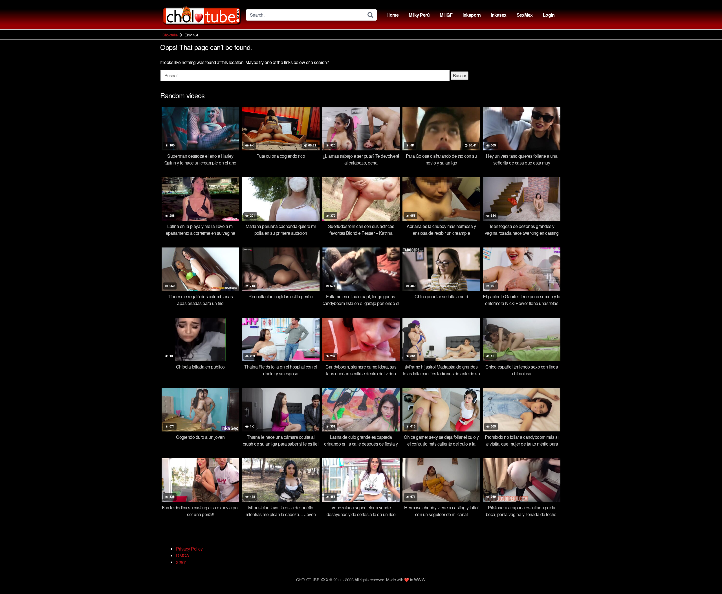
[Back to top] (706, 576)
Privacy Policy (189, 548)
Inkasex (499, 15)
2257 (181, 562)
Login (549, 15)
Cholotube (170, 35)
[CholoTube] (201, 15)
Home (392, 15)
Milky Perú (419, 15)
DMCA (182, 555)
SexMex (525, 15)
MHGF (446, 15)
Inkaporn (472, 15)
